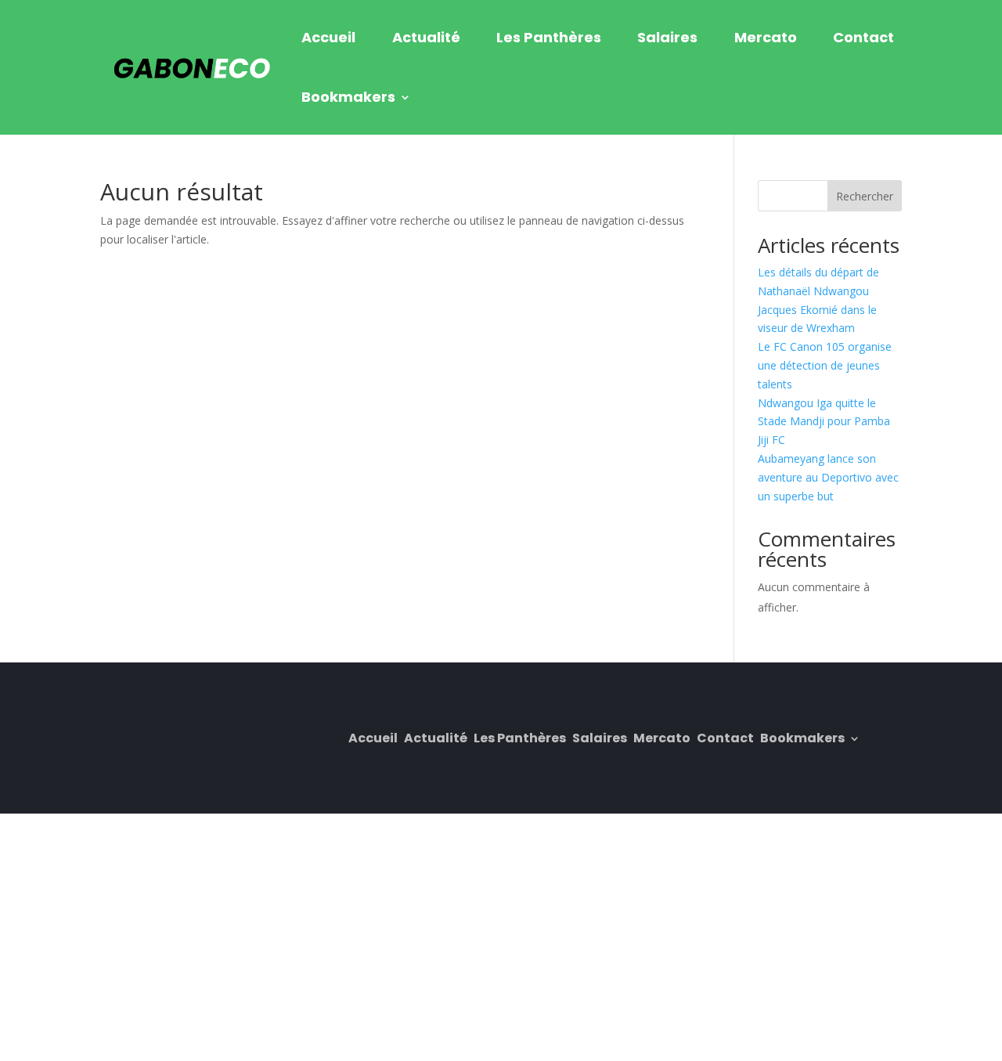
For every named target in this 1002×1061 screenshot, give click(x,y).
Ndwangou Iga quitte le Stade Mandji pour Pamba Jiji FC (824, 421)
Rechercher (864, 196)
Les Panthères (548, 37)
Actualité (426, 37)
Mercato (765, 37)
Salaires (667, 37)
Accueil (328, 37)
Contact (863, 37)
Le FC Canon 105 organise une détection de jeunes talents (825, 365)
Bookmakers (348, 96)
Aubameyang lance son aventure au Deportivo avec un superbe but (828, 477)
